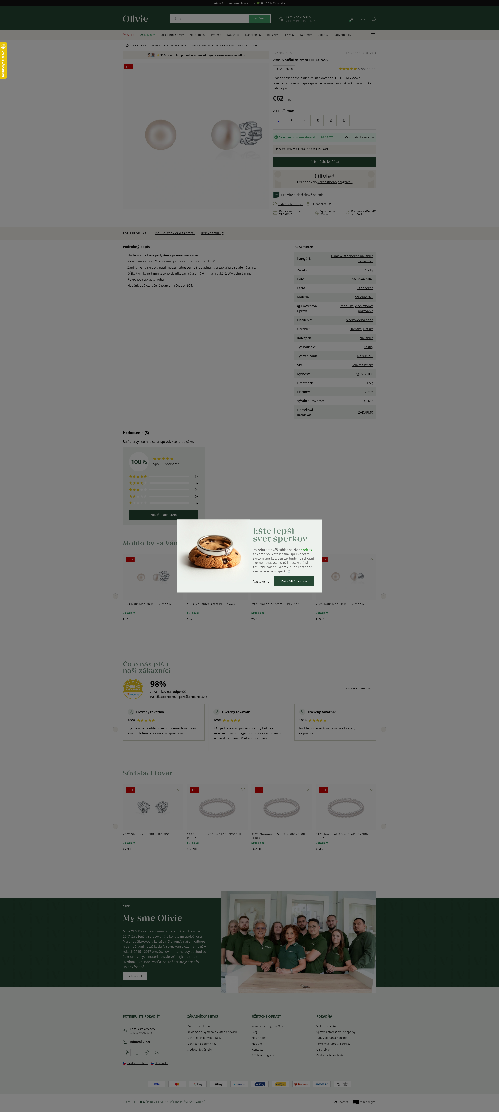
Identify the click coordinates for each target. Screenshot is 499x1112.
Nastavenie (261, 581)
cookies (306, 550)
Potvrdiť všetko (294, 581)
